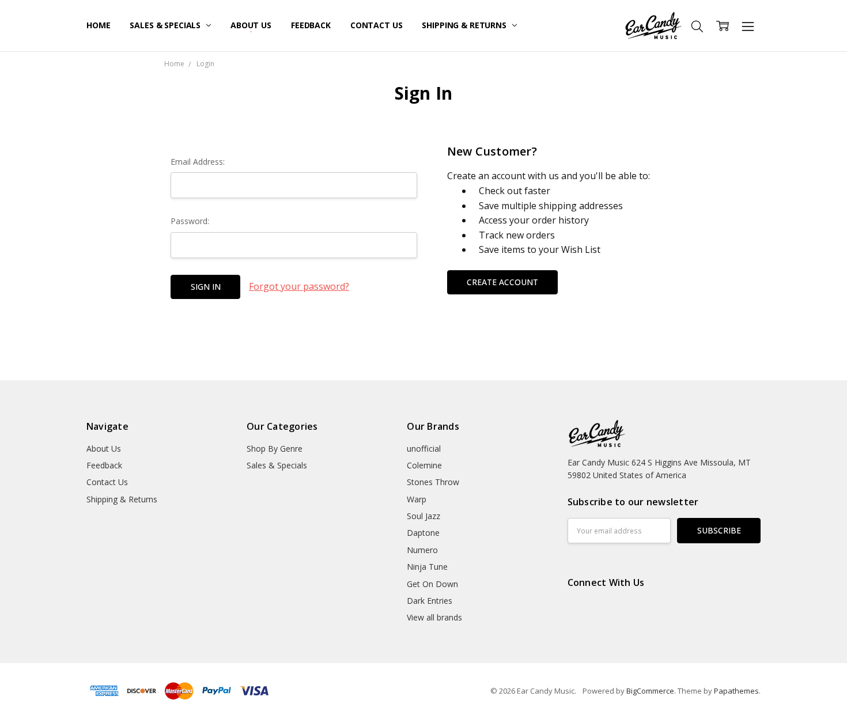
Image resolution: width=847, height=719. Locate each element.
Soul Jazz (423, 515)
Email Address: (198, 161)
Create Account (502, 282)
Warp (416, 499)
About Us (250, 25)
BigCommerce (650, 691)
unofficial (424, 448)
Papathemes (736, 691)
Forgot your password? (299, 286)
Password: (190, 220)
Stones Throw (433, 481)
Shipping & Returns (465, 25)
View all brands (434, 617)
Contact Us (376, 25)
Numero (422, 549)
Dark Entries (429, 600)
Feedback (311, 25)
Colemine (424, 465)
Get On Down (432, 583)
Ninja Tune (427, 566)
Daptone (423, 532)
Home (98, 25)
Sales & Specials (166, 25)
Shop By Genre (274, 448)
